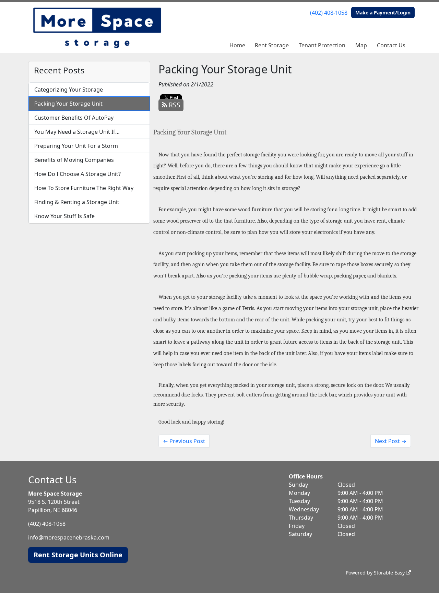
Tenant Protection (322, 45)
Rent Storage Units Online (78, 554)
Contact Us (391, 45)
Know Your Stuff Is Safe (64, 216)
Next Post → (390, 441)
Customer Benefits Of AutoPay (74, 117)
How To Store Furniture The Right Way (83, 188)
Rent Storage (272, 45)
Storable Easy (390, 572)
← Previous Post (184, 441)
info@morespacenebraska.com (68, 537)
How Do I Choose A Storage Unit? (77, 174)
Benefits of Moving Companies (74, 160)
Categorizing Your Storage (68, 89)
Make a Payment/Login (383, 12)
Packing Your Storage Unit (68, 103)
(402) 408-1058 (328, 12)
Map (361, 45)
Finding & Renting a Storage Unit (76, 202)
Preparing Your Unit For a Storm (76, 146)
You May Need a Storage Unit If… (77, 131)
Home (237, 45)
